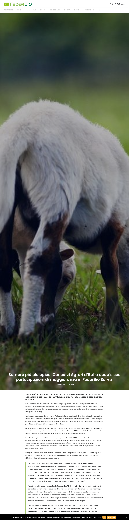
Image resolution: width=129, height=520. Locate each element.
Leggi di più (111, 517)
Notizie (72, 384)
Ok (104, 517)
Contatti (123, 4)
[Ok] (127, 517)
